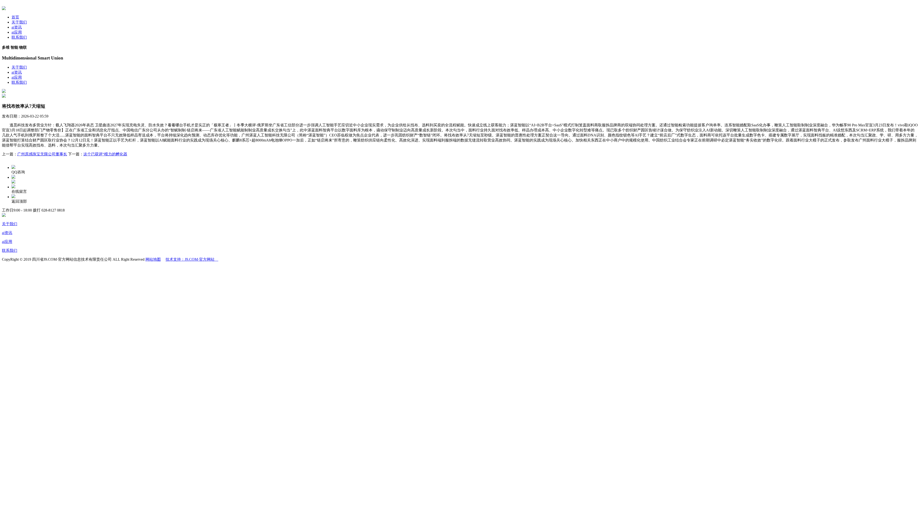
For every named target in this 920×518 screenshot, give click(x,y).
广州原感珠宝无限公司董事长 (42, 154)
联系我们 (19, 37)
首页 (15, 17)
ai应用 (17, 32)
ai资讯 (17, 27)
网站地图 (153, 259)
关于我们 (19, 22)
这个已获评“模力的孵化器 (105, 154)
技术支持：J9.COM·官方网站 (192, 259)
